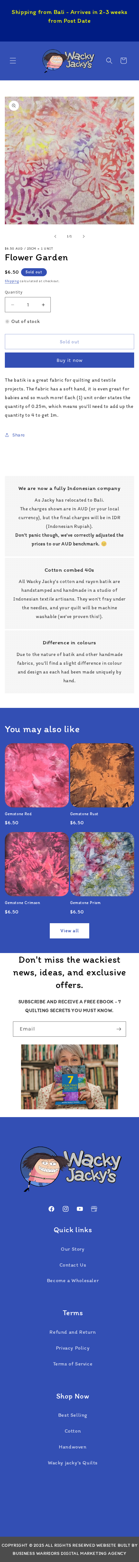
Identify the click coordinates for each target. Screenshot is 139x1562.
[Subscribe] (119, 1029)
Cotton (73, 1431)
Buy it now (70, 360)
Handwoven (72, 1447)
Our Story (72, 1249)
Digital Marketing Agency (93, 1553)
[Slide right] (84, 236)
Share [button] (18, 435)
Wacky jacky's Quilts (73, 1463)
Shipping (12, 281)
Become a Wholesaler (73, 1280)
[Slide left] (55, 236)
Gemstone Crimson (22, 902)
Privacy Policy (73, 1348)
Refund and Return (72, 1332)
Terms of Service (73, 1364)
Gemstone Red (18, 814)
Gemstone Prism (85, 902)
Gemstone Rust (84, 814)
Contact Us (72, 1265)
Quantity (13, 292)
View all (69, 931)
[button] (13, 61)
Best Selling (72, 1415)
